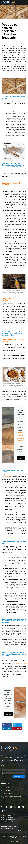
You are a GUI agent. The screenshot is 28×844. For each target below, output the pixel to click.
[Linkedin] (10, 807)
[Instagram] (15, 807)
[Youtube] (19, 807)
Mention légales (14, 841)
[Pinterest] (23, 807)
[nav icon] (26, 2)
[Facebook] (2, 807)
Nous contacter (20, 458)
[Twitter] (6, 807)
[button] (7, 725)
